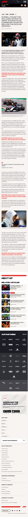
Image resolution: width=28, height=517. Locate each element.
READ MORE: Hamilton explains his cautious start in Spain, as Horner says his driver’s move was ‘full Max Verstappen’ (14, 196)
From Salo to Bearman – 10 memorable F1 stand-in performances (16, 287)
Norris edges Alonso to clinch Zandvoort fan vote (17, 323)
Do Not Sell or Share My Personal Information (12, 471)
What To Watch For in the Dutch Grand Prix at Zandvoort (17, 295)
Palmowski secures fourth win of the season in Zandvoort (17, 315)
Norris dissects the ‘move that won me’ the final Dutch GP (17, 301)
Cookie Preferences (6, 480)
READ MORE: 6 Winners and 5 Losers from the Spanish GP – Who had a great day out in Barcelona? (13, 138)
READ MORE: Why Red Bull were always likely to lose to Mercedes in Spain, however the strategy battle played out (14, 74)
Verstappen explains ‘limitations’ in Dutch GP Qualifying (17, 308)
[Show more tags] (15, 14)
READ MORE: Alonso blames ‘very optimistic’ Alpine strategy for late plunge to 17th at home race (13, 253)
